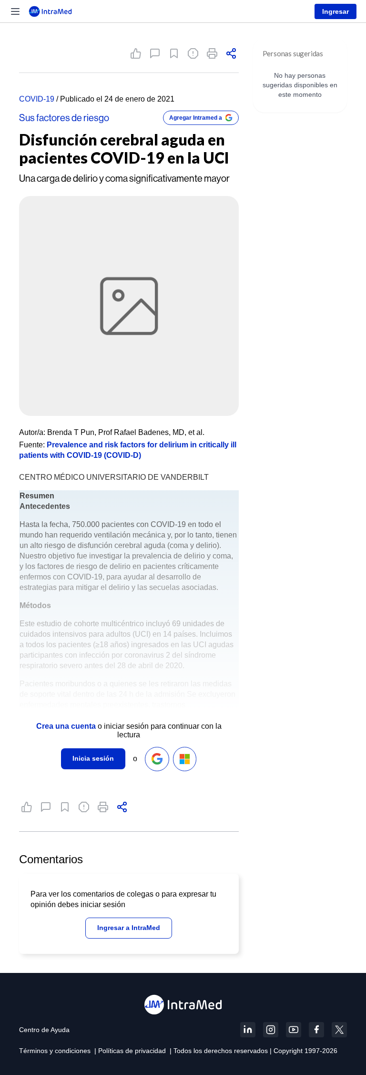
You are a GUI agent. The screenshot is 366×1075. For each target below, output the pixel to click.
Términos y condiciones (55, 1050)
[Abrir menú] (15, 11)
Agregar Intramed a (195, 117)
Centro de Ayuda (44, 1030)
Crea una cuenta (66, 726)
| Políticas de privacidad (130, 1050)
